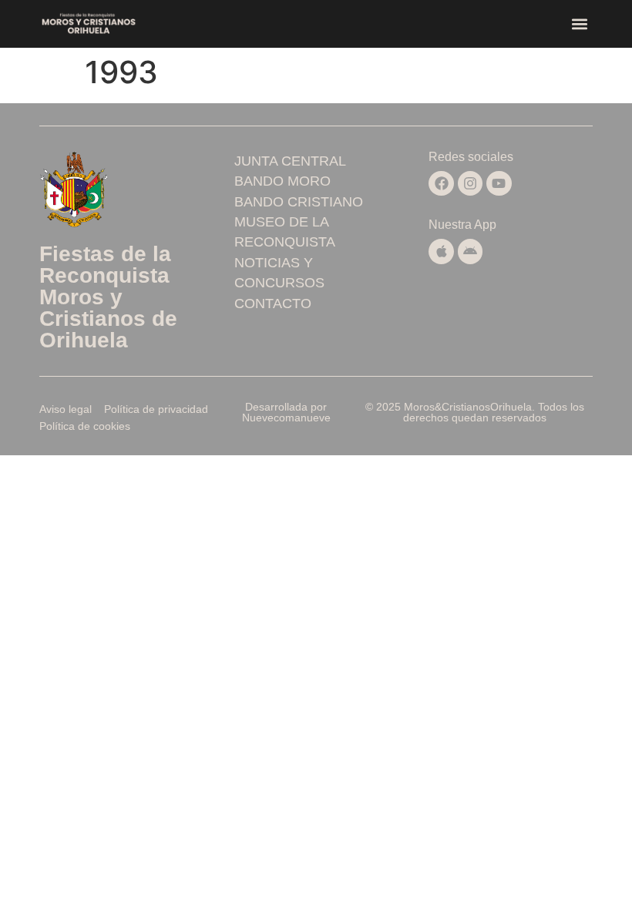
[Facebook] (441, 183)
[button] (580, 24)
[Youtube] (498, 183)
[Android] (470, 251)
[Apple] (441, 251)
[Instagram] (470, 183)
